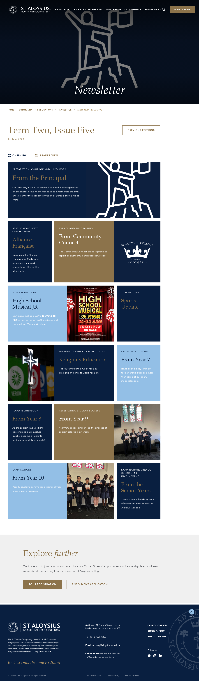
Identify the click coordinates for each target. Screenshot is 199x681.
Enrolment (153, 9)
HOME (11, 110)
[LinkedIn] (160, 655)
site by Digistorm (132, 675)
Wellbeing (113, 9)
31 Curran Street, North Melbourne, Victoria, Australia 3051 (103, 627)
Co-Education (157, 625)
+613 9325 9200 (98, 636)
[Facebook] (149, 655)
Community (133, 9)
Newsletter (65, 110)
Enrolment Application (90, 584)
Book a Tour (182, 9)
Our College (60, 9)
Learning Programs (88, 9)
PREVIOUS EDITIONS (141, 130)
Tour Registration (42, 584)
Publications (45, 110)
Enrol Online (157, 636)
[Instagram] (154, 655)
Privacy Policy (113, 675)
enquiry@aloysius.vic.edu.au (107, 645)
